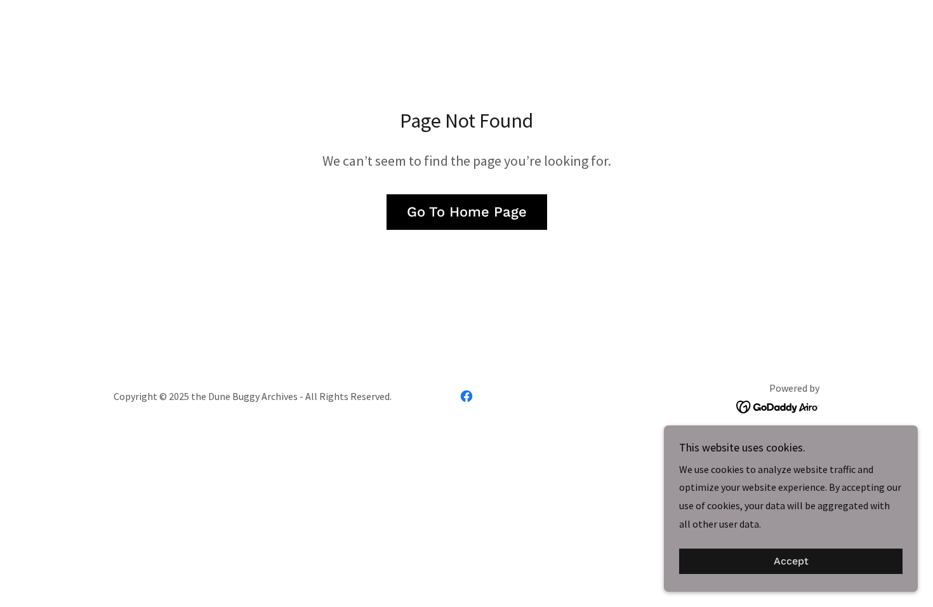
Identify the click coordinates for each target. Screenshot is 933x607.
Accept (791, 562)
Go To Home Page (467, 212)
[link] (466, 396)
